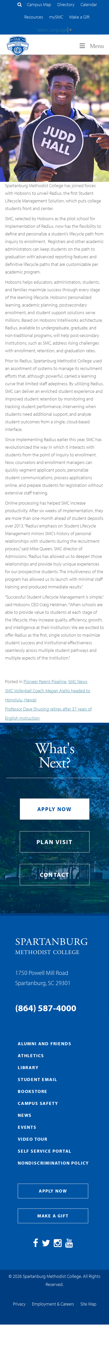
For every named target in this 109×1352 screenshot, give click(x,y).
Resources (33, 17)
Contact (54, 874)
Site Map (88, 1304)
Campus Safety (38, 1103)
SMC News (77, 681)
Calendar (89, 4)
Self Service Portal (44, 1151)
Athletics (31, 1055)
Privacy (19, 1304)
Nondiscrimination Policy (53, 1163)
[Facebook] (35, 1245)
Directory (66, 4)
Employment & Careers (53, 1304)
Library (28, 1067)
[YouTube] (69, 1245)
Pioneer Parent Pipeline (45, 681)
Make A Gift (53, 1216)
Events (27, 1127)
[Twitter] (46, 1245)
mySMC (56, 17)
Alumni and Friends (44, 1044)
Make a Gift (79, 17)
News (25, 1115)
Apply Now (54, 809)
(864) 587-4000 (45, 1007)
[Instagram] (58, 1245)
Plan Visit (54, 842)
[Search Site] (19, 4)
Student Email (37, 1079)
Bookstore (32, 1091)
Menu (97, 46)
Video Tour (33, 1139)
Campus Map (39, 4)
